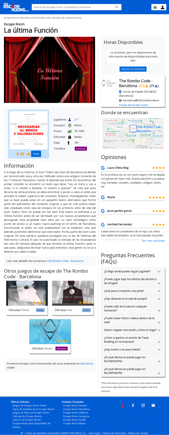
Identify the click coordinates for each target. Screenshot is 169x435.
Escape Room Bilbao (74, 423)
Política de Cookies (138, 433)
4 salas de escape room (133, 105)
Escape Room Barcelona (76, 409)
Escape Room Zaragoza (76, 416)
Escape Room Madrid (75, 405)
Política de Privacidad (114, 433)
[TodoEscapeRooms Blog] (123, 405)
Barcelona (17, 17)
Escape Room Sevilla (74, 419)
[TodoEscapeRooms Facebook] (133, 405)
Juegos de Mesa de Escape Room (31, 412)
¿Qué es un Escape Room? (27, 419)
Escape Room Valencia (75, 412)
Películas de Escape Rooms (27, 416)
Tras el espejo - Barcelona (71, 286)
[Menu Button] (155, 7)
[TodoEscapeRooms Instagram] (143, 405)
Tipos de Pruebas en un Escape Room (33, 409)
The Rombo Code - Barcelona (48, 17)
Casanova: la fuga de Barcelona (22, 288)
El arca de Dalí (41, 324)
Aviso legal (95, 433)
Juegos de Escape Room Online (30, 405)
